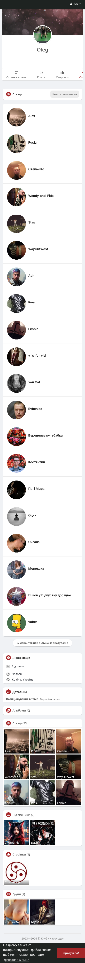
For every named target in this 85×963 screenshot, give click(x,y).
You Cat (34, 382)
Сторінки (19, 854)
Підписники (21, 814)
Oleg (42, 49)
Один (32, 515)
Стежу (17, 723)
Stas (31, 222)
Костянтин (36, 462)
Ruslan (33, 142)
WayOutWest (38, 249)
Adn (31, 276)
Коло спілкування (64, 94)
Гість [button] (75, 3)
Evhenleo (35, 409)
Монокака (36, 568)
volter (32, 622)
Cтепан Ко (36, 169)
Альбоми (19, 710)
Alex (31, 116)
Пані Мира (36, 489)
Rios (31, 302)
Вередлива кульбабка (45, 435)
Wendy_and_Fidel (41, 196)
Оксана (34, 542)
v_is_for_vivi (37, 355)
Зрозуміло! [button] (71, 953)
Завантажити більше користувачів (43, 642)
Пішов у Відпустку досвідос (50, 595)
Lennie (33, 329)
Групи (16, 894)
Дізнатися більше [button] (16, 960)
